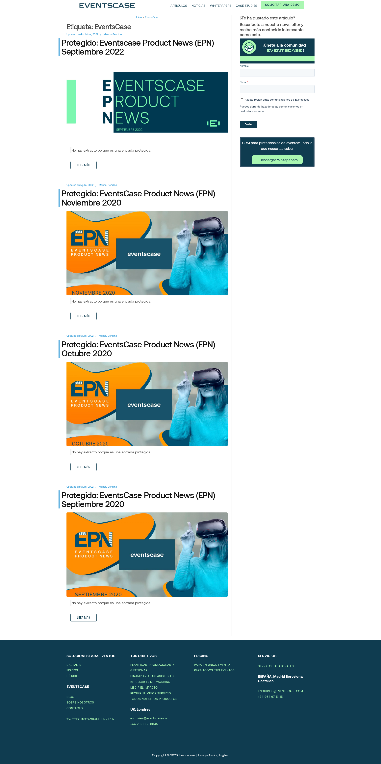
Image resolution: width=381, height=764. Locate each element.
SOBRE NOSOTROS (80, 702)
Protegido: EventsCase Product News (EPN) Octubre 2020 (138, 348)
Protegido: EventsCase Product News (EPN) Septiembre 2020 (138, 499)
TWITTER (73, 719)
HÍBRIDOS (73, 676)
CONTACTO (74, 708)
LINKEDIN (107, 719)
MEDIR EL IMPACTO (144, 687)
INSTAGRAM (90, 719)
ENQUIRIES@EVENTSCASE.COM (280, 691)
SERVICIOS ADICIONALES (276, 666)
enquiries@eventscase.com (149, 718)
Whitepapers (220, 5)
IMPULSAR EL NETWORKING (150, 681)
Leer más (83, 165)
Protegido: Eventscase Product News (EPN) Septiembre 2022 (138, 46)
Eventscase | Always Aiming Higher (203, 755)
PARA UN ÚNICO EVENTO (212, 664)
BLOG (70, 697)
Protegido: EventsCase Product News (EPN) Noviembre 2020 (138, 197)
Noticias (198, 5)
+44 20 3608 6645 (144, 724)
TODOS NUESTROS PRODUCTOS (153, 699)
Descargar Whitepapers (279, 160)
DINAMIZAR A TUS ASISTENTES (152, 676)
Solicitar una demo (282, 4)
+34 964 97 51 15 (270, 696)
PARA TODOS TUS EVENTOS (214, 670)
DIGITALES (73, 664)
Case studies (246, 5)
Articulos (178, 5)
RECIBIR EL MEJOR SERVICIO (150, 693)
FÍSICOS (72, 670)
